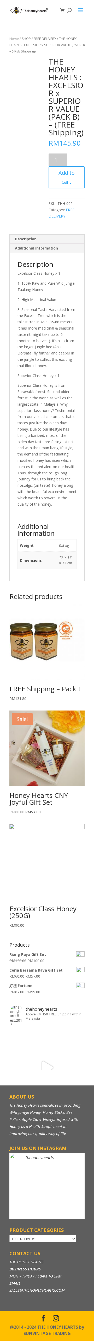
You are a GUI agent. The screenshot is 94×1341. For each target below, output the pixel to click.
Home (14, 38)
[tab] (47, 239)
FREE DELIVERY (45, 38)
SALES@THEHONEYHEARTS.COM (37, 1290)
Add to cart (66, 177)
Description (26, 238)
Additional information (36, 248)
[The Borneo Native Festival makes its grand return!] (47, 1067)
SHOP (26, 38)
